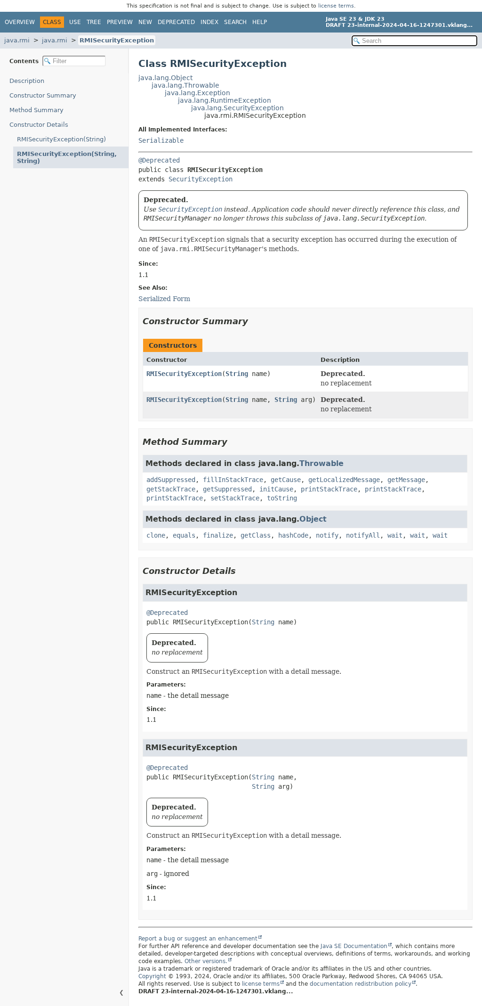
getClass (256, 535)
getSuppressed (227, 489)
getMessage (406, 479)
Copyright (152, 976)
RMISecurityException (117, 40)
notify (327, 535)
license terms (336, 6)
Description (26, 80)
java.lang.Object (165, 78)
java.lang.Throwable (185, 85)
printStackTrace (329, 489)
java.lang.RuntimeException (224, 100)
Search (235, 22)
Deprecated (176, 22)
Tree (94, 22)
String (236, 373)
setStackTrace (234, 498)
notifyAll (363, 535)
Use (75, 22)
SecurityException (201, 179)
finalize (218, 535)
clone (155, 535)
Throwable (321, 463)
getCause (286, 479)
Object (313, 519)
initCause (276, 489)
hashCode (293, 535)
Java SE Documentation (354, 946)
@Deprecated (159, 160)
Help (259, 22)
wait (394, 535)
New (145, 22)
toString (282, 498)
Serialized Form (164, 299)
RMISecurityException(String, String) (67, 157)
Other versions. (206, 961)
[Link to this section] (254, 321)
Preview (120, 22)
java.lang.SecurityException (237, 108)
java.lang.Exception (197, 93)
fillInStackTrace (233, 479)
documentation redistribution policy (360, 984)
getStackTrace (170, 489)
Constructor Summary (42, 95)
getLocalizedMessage (344, 479)
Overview (20, 22)
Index (209, 22)
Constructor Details (38, 124)
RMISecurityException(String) (61, 139)
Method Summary (36, 110)
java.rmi (17, 40)
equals (184, 535)
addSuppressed (170, 479)
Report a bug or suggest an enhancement (197, 938)
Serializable (161, 140)
